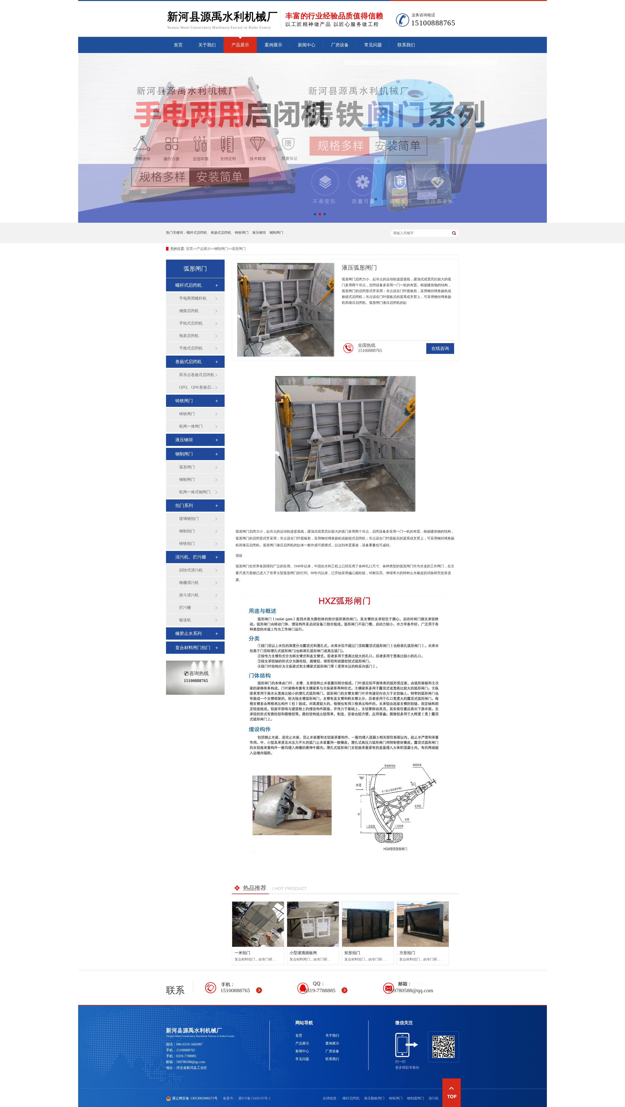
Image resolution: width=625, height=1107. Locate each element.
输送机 (185, 620)
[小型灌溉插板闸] (313, 924)
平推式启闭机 (191, 348)
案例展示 (273, 44)
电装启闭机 (189, 336)
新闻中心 (306, 44)
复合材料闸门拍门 (192, 647)
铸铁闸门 (242, 232)
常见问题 (373, 44)
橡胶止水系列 (188, 633)
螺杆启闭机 (351, 1098)
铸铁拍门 (187, 543)
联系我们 (406, 44)
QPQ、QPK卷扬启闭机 (197, 387)
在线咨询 (440, 348)
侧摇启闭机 (189, 311)
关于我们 (207, 44)
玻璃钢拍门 (189, 519)
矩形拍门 (352, 953)
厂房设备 (340, 44)
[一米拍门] (258, 924)
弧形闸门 (239, 249)
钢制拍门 (187, 531)
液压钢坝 (259, 232)
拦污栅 (185, 607)
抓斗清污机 (189, 595)
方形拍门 (407, 953)
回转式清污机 (191, 570)
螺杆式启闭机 (197, 232)
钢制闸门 (276, 232)
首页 (178, 44)
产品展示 (240, 44)
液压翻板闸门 (374, 1098)
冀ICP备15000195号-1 (254, 1098)
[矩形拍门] (368, 924)
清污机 (433, 1098)
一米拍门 (242, 953)
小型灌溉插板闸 (303, 953)
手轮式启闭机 (191, 323)
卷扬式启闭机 (221, 232)
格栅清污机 (189, 582)
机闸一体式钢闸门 (194, 492)
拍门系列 (184, 505)
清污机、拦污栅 (190, 557)
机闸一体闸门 (191, 426)
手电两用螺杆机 (193, 298)
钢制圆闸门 (415, 1098)
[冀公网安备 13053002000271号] (279, 1098)
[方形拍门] (423, 924)
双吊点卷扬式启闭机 (196, 375)
